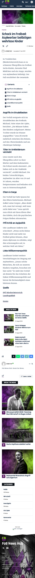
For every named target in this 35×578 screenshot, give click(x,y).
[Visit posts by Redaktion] (3, 364)
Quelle (8, 106)
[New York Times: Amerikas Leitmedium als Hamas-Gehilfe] (9, 317)
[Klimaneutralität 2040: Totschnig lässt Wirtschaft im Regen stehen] (17, 398)
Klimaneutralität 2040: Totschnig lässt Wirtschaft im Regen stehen (18, 413)
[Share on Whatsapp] (18, 356)
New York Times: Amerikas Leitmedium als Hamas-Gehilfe (22, 316)
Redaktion (9, 51)
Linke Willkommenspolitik (14, 103)
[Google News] (7, 548)
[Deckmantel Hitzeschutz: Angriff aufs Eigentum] (17, 461)
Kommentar (7, 517)
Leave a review (27, 376)
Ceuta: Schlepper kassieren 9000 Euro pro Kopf (22, 327)
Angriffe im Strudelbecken (15, 89)
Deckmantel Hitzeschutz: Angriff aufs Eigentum (18, 476)
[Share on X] (3, 46)
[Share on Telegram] (22, 356)
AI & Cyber (7, 510)
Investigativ (7, 503)
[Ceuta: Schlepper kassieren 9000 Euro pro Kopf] (9, 329)
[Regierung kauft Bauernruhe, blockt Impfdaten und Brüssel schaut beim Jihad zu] (9, 342)
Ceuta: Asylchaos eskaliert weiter (18, 444)
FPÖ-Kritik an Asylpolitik (14, 99)
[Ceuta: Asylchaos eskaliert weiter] (17, 430)
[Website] (30, 363)
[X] (32, 363)
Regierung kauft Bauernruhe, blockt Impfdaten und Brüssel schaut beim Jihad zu (22, 340)
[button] (3, 2)
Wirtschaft (7, 496)
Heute (5, 301)
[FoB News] (7, 2)
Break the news (10, 382)
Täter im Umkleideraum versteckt (17, 92)
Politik (4, 30)
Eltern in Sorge (11, 96)
